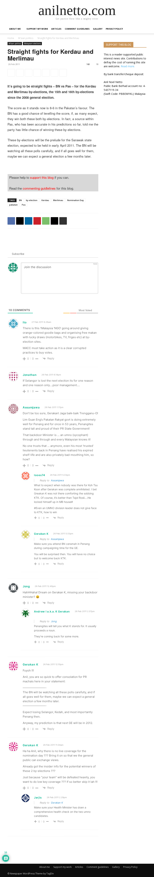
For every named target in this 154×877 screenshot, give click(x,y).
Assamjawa (57, 480)
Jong (54, 621)
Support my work (37, 28)
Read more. (128, 66)
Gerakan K (57, 802)
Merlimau (58, 200)
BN (20, 200)
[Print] (63, 72)
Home (11, 38)
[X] (20, 72)
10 (97, 64)
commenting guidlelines (39, 188)
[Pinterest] (37, 72)
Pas (24, 204)
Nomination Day (75, 200)
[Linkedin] (28, 72)
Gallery (97, 28)
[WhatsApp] (46, 72)
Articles (56, 28)
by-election (31, 200)
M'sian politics (25, 38)
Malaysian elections (32, 43)
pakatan (13, 204)
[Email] (54, 72)
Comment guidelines (77, 28)
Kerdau (45, 200)
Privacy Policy (114, 28)
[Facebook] (11, 72)
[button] (141, 29)
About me (15, 28)
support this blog (42, 177)
